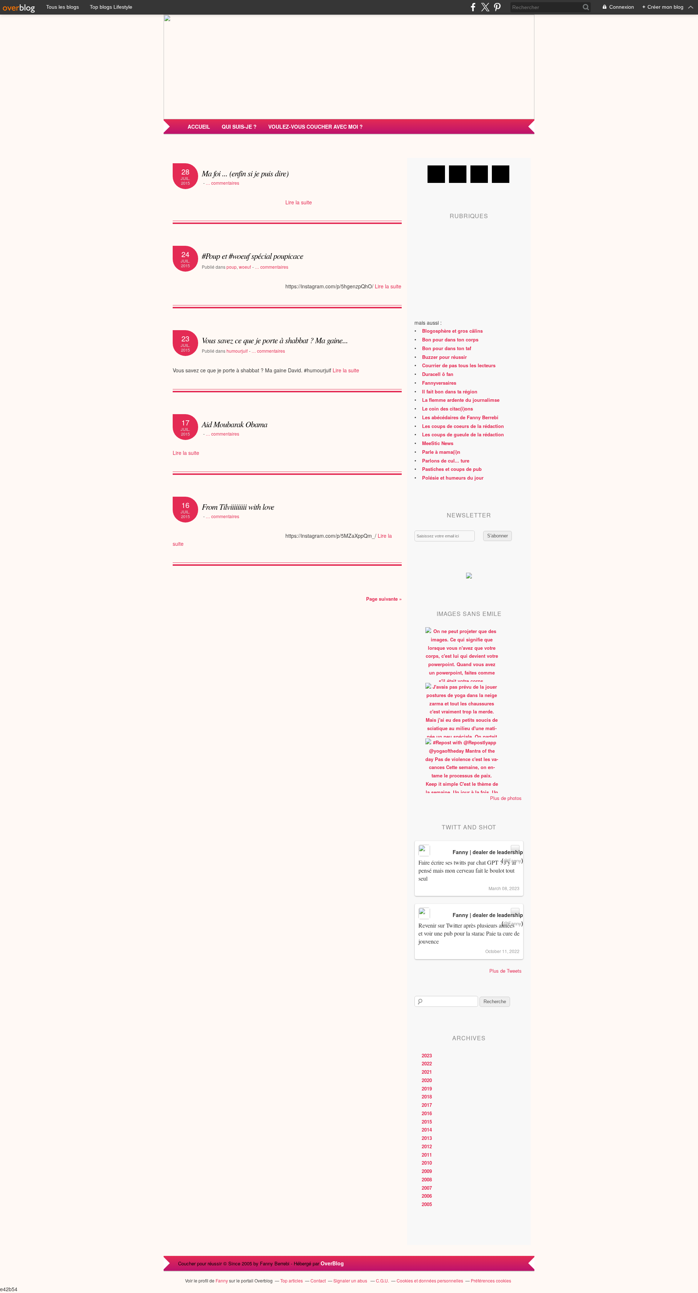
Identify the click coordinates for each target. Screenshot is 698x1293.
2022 (427, 1063)
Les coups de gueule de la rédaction (463, 434)
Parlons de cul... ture (445, 460)
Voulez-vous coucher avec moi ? (315, 126)
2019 (427, 1088)
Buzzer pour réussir (444, 356)
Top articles (291, 1280)
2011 (427, 1154)
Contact (318, 1280)
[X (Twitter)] (485, 7)
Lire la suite (298, 202)
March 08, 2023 (504, 888)
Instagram (479, 174)
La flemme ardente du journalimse (461, 399)
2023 (427, 1055)
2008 (427, 1179)
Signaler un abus (350, 1280)
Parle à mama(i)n (441, 451)
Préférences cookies (491, 1280)
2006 (427, 1195)
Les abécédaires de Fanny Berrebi (460, 417)
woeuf (245, 267)
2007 (427, 1187)
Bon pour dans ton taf (446, 348)
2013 (427, 1137)
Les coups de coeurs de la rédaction (463, 426)
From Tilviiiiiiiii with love (238, 506)
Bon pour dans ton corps (450, 339)
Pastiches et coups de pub (452, 468)
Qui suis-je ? (239, 126)
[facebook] (473, 7)
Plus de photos (506, 797)
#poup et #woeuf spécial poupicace (252, 255)
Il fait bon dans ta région (449, 391)
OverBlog (332, 1263)
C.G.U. (382, 1280)
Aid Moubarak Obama (234, 424)
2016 (427, 1113)
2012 (427, 1146)
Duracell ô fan (437, 374)
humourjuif (237, 351)
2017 (427, 1104)
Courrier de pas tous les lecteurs (459, 365)
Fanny (222, 1280)
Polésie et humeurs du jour (453, 477)
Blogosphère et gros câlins (452, 330)
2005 (427, 1204)
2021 (427, 1071)
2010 (427, 1162)
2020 (427, 1080)
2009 (427, 1171)
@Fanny (512, 860)
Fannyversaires (439, 382)
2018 (427, 1096)
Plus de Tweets (505, 970)
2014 (427, 1129)
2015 (427, 1121)
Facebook (436, 174)
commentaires (222, 183)
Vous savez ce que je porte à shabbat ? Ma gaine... (275, 340)
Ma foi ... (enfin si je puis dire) (245, 173)
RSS (500, 174)
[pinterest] (497, 7)
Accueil (199, 126)
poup (231, 267)
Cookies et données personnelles (430, 1280)
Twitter (457, 174)
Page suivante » (384, 598)
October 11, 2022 (502, 951)
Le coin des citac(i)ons (447, 408)
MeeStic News (437, 443)
